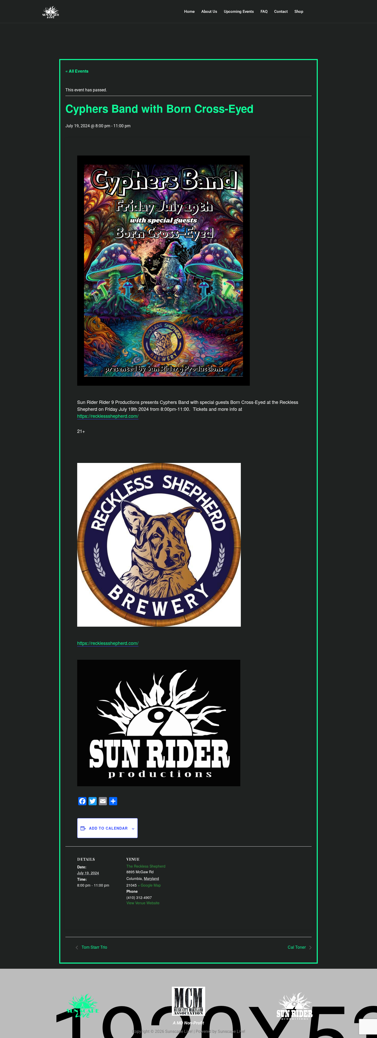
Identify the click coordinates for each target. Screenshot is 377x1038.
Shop (298, 11)
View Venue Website (143, 902)
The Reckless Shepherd (145, 866)
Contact (281, 11)
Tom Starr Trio (94, 947)
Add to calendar (108, 828)
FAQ (264, 11)
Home (189, 11)
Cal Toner (297, 947)
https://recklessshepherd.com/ (107, 415)
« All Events (76, 71)
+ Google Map (149, 885)
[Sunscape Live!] (61, 12)
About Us (209, 11)
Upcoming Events (239, 11)
